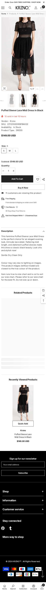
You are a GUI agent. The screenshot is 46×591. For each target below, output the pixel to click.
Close (44, 2)
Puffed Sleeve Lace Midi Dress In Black (23, 435)
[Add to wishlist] (37, 179)
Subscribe (23, 473)
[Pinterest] (3, 528)
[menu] (2, 7)
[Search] (10, 7)
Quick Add (23, 423)
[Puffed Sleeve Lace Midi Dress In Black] (23, 403)
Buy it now (23, 187)
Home (3, 14)
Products (12, 14)
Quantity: (5, 165)
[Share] (43, 179)
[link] (23, 363)
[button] (37, 89)
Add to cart (17, 179)
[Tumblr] (10, 528)
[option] (23, 54)
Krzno (13, 121)
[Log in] (35, 7)
